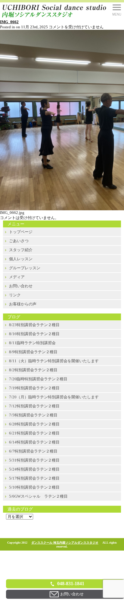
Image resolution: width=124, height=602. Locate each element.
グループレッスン (24, 268)
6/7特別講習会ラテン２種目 (33, 451)
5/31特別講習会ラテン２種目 (34, 460)
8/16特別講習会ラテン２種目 (34, 334)
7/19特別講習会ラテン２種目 (34, 388)
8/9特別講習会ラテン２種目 (33, 352)
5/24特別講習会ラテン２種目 (34, 469)
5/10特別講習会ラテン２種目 (34, 487)
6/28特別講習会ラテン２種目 (34, 424)
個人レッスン (21, 259)
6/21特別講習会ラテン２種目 (34, 433)
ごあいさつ (19, 241)
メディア (17, 277)
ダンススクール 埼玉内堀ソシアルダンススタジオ (64, 542)
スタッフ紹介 (21, 250)
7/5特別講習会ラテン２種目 (33, 415)
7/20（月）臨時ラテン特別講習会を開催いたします (54, 397)
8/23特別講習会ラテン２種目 (34, 325)
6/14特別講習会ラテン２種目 (34, 442)
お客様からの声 (22, 304)
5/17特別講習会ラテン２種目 (34, 478)
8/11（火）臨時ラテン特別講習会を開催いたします (54, 361)
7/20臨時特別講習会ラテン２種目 (38, 379)
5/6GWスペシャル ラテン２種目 (38, 496)
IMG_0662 (9, 22)
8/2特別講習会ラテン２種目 (33, 370)
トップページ (21, 232)
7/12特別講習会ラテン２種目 (34, 406)
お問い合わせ (21, 286)
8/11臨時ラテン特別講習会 (32, 343)
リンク (15, 295)
